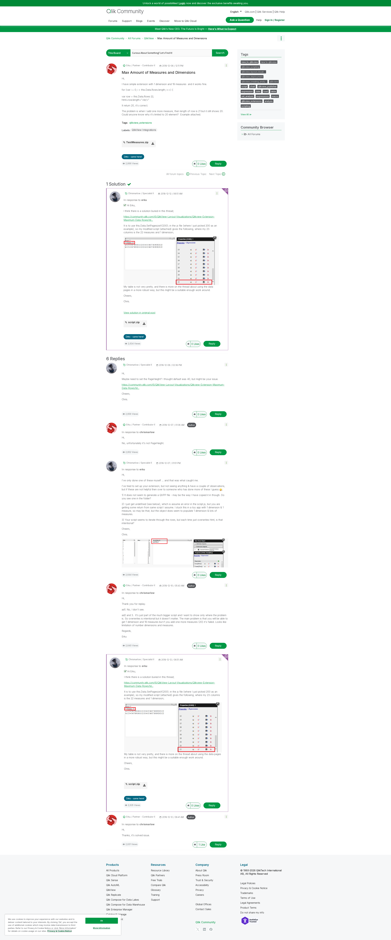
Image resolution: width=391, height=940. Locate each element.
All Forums (134, 38)
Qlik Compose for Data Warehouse (125, 904)
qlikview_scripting (250, 67)
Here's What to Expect (222, 28)
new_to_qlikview (249, 62)
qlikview (274, 81)
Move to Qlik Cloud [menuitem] (185, 20)
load (265, 91)
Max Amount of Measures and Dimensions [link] (182, 38)
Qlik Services (264, 11)
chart (252, 86)
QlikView (149, 38)
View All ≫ (246, 114)
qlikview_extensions (140, 122)
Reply (218, 163)
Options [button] (281, 38)
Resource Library (160, 870)
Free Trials (156, 880)
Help (259, 20)
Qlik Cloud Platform (116, 875)
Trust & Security (204, 880)
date (258, 91)
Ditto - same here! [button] (133, 156)
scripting (245, 106)
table (273, 91)
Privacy (200, 889)
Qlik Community (115, 38)
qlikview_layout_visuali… (253, 72)
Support (155, 899)
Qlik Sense (112, 880)
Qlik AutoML (113, 885)
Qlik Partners (158, 875)
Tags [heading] (244, 54)
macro (275, 96)
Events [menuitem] (151, 20)
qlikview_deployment (252, 76)
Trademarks (246, 893)
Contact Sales (203, 909)
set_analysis (247, 96)
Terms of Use (247, 897)
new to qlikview (269, 62)
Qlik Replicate (113, 894)
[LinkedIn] (204, 929)
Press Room (202, 875)
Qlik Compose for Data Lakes (122, 899)
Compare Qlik (158, 885)
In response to (135, 199)
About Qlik (201, 870)
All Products (112, 870)
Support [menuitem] (127, 20)
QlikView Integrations (144, 130)
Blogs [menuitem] (139, 20)
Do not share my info (252, 912)
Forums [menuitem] (112, 20)
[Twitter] (198, 929)
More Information (101, 928)
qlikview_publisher (267, 86)
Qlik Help (279, 11)
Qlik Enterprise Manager (119, 909)
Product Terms (248, 907)
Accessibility (202, 885)
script (244, 86)
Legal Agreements (250, 902)
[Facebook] (211, 929)
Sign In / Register (275, 20)
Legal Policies (247, 883)
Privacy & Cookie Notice (253, 888)
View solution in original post (139, 312)
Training (155, 894)
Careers (200, 894)
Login (182, 3)
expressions (262, 96)
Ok (101, 920)
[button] (226, 65)
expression (247, 91)
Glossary (156, 889)
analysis (269, 101)
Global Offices (203, 904)
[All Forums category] (242, 134)
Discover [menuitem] (164, 20)
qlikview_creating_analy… (254, 81)
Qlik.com (250, 11)
